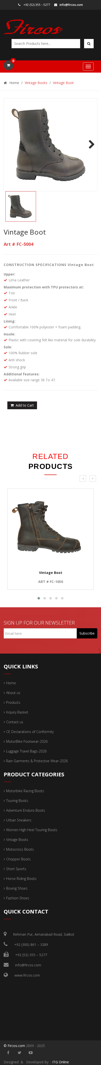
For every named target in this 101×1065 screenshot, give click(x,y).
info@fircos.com (71, 5)
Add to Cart (25, 405)
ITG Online (60, 1062)
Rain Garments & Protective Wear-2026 (37, 761)
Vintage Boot (63, 82)
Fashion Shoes (17, 898)
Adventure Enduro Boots (25, 810)
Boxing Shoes (16, 888)
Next (90, 145)
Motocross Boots (20, 849)
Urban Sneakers (18, 820)
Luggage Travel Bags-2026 (26, 751)
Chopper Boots (18, 859)
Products (13, 702)
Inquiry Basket (17, 712)
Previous (11, 145)
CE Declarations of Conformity (30, 731)
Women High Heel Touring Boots (31, 829)
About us (13, 692)
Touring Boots (17, 800)
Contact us (14, 722)
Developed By (38, 1062)
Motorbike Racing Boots (25, 791)
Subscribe (87, 633)
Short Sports (16, 868)
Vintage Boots (36, 82)
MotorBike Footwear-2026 (27, 741)
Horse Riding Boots (21, 878)
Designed (11, 1062)
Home (14, 82)
